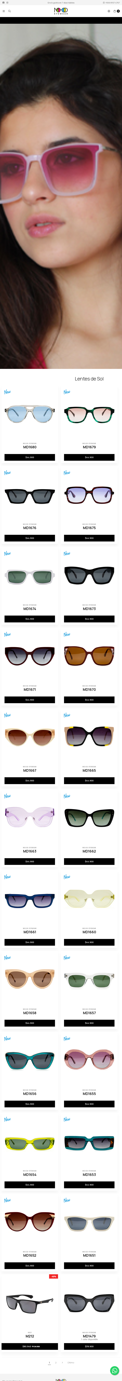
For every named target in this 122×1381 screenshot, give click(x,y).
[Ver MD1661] (29, 898)
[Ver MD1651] (89, 1222)
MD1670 (89, 689)
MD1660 (89, 932)
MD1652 (29, 1255)
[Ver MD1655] (89, 1060)
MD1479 (89, 1336)
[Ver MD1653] (89, 1141)
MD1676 (29, 527)
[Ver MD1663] (29, 817)
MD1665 (89, 770)
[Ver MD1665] (89, 736)
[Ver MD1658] (29, 979)
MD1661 (30, 932)
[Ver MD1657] (89, 979)
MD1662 (89, 851)
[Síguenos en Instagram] (7, 2)
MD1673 (89, 608)
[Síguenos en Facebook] (3, 2)
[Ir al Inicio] (61, 11)
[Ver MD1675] (89, 494)
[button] (3, 11)
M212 (30, 1336)
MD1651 (89, 1255)
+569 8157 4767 (112, 2)
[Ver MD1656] (29, 1060)
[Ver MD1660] (89, 898)
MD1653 (89, 1174)
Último (71, 1362)
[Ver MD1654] (29, 1141)
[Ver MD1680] (29, 413)
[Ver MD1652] (29, 1222)
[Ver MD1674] (29, 575)
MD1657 (89, 1012)
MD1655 (89, 1093)
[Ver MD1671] (29, 656)
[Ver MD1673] (89, 575)
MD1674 (29, 608)
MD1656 (29, 1093)
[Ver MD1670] (89, 656)
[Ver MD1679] (89, 413)
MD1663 (29, 851)
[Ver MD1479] (89, 1302)
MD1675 (89, 527)
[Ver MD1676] (29, 494)
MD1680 (29, 447)
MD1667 (29, 770)
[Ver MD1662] (89, 817)
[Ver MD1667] (29, 736)
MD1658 (29, 1012)
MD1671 (30, 689)
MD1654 (29, 1174)
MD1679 (89, 447)
